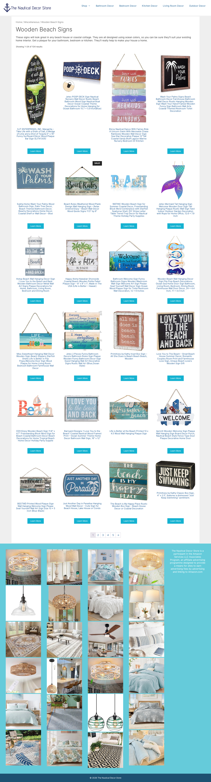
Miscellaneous (31, 22)
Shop (84, 5)
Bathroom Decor (105, 5)
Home (19, 22)
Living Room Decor (173, 5)
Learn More (35, 151)
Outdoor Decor (197, 5)
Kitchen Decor (149, 5)
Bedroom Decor (128, 5)
